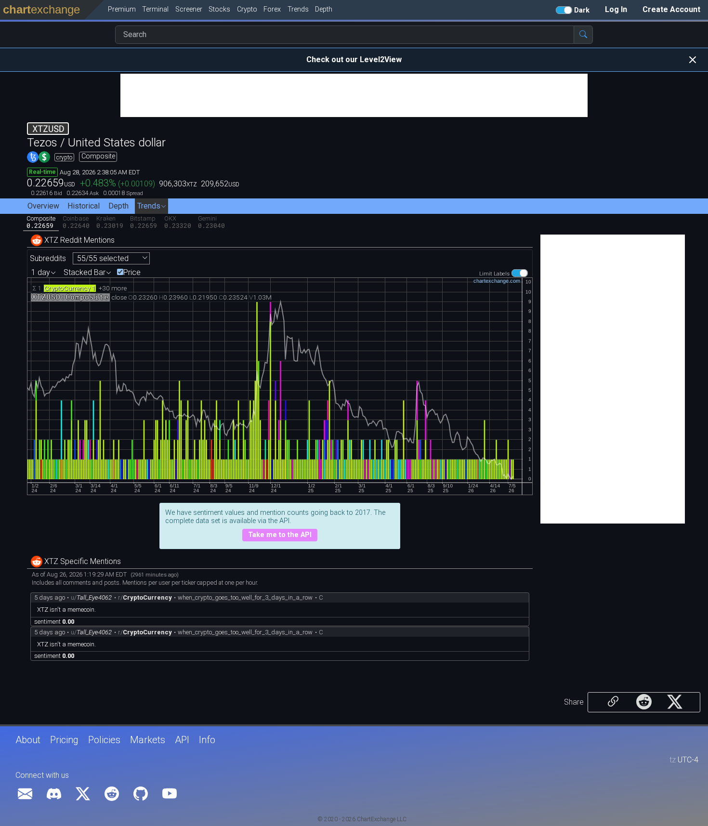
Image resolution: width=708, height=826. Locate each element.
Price (132, 272)
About (27, 740)
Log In (616, 9)
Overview (43, 205)
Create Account (671, 9)
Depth (118, 205)
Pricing (64, 740)
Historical (83, 205)
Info (207, 740)
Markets (147, 740)
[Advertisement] (354, 95)
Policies (104, 740)
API (182, 740)
